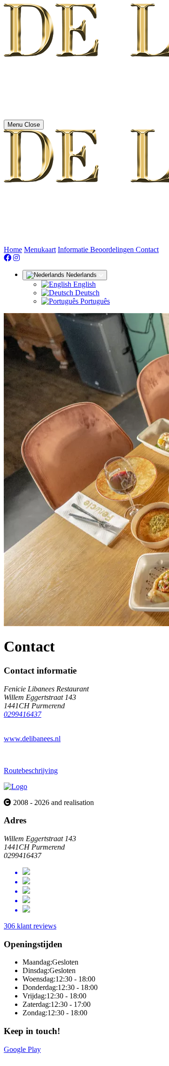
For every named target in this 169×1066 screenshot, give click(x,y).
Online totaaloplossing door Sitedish (57, 1058)
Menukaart (40, 249)
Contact (147, 249)
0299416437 (22, 714)
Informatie (74, 249)
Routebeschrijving (31, 771)
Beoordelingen (113, 249)
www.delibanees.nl (32, 739)
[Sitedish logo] (15, 786)
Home (13, 249)
